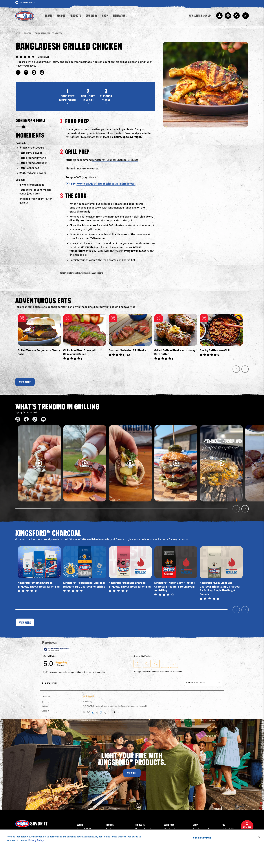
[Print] (42, 72)
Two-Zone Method (88, 168)
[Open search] (236, 15)
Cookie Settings (202, 837)
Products (140, 825)
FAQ (223, 825)
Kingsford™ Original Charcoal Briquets (115, 159)
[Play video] (39, 463)
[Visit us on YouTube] (43, 419)
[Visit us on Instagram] (17, 419)
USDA (94, 273)
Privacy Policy (36, 840)
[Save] (18, 72)
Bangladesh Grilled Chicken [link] (48, 33)
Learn (80, 825)
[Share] (34, 72)
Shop (195, 825)
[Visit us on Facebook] (26, 419)
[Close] (259, 837)
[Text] (26, 72)
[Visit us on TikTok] (34, 419)
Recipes (110, 825)
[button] (86, 57)
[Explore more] (247, 826)
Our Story (169, 825)
